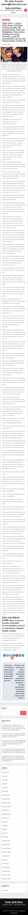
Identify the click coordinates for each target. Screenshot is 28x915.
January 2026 (6, 799)
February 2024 (6, 867)
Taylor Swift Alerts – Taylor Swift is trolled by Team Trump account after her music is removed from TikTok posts (13, 735)
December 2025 (6, 802)
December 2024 (6, 848)
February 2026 (6, 795)
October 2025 (5, 810)
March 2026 (5, 791)
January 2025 (6, 844)
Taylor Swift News (13, 8)
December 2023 (6, 875)
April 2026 (5, 787)
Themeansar (14, 913)
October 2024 (5, 856)
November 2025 (6, 806)
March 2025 (5, 837)
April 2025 (4, 833)
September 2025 (6, 814)
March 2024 (5, 863)
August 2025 (5, 818)
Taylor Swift (6, 19)
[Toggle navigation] (1, 10)
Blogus (22, 910)
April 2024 (5, 859)
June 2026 (5, 780)
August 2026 (5, 772)
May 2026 (4, 783)
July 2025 (4, 821)
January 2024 (6, 871)
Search (4, 708)
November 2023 (6, 878)
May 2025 (4, 829)
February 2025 (6, 840)
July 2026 (4, 776)
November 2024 (6, 852)
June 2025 (5, 825)
